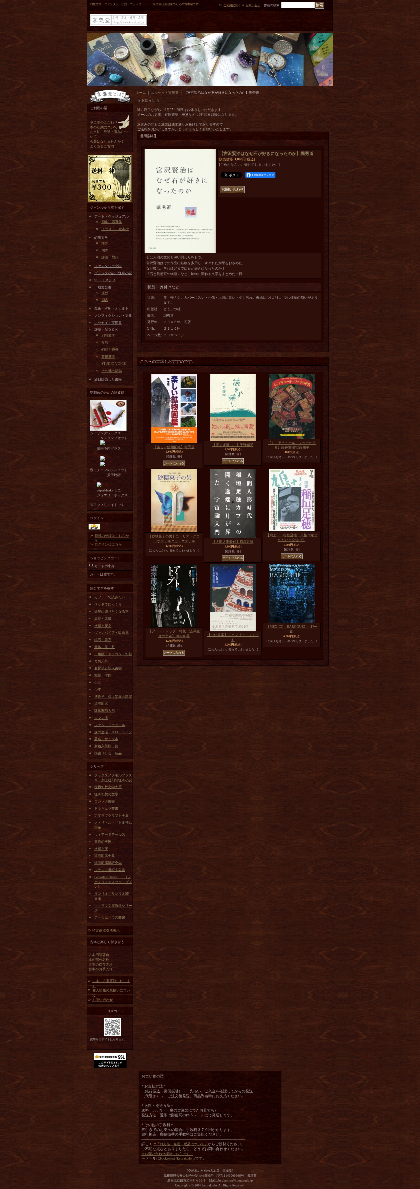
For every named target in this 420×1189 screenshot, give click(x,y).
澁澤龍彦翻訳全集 (108, 863)
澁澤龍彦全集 (104, 856)
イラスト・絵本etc (115, 229)
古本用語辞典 (99, 955)
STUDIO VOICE (113, 364)
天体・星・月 (104, 647)
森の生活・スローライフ (113, 732)
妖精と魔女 (102, 626)
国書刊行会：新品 (108, 753)
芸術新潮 (108, 357)
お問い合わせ (102, 1000)
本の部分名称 (99, 960)
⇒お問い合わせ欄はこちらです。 (167, 1154)
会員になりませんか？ (107, 142)
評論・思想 (110, 257)
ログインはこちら (108, 544)
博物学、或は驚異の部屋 (113, 697)
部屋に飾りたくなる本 (111, 612)
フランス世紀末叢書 (109, 870)
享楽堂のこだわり (103, 122)
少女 (97, 682)
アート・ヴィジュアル (111, 216)
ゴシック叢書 (104, 801)
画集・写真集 (111, 222)
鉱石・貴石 (102, 640)
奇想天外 (101, 661)
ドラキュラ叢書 (106, 808)
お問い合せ (253, 5)
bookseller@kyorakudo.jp (177, 1158)
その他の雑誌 (111, 371)
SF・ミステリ (104, 280)
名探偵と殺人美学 (108, 668)
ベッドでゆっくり (108, 604)
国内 (104, 250)
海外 (104, 243)
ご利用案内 (230, 5)
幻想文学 (101, 238)
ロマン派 (101, 718)
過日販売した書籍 (108, 379)
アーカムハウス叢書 (109, 917)
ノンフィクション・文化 (113, 316)
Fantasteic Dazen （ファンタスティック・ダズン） (113, 882)
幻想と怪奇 (110, 350)
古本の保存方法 (101, 965)
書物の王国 (102, 842)
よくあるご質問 (102, 146)
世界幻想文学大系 (108, 787)
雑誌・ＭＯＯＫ (106, 330)
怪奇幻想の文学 (106, 794)
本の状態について (103, 127)
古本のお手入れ (101, 969)
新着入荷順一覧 (106, 746)
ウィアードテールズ (109, 835)
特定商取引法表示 (106, 931)
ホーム (141, 93)
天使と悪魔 (102, 619)
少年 (97, 690)
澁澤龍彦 (101, 704)
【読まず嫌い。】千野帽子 (232, 445)
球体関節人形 (104, 711)
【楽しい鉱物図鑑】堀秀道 (174, 447)
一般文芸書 (102, 287)
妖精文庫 (101, 849)
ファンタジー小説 (108, 266)
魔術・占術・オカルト (111, 308)
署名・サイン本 (106, 739)
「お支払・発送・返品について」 (182, 1144)
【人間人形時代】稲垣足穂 (232, 542)
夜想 (104, 342)
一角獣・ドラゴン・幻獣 (113, 654)
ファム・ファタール (109, 725)
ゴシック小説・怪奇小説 (113, 273)
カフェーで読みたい (109, 597)
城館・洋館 (102, 675)
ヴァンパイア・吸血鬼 (111, 633)
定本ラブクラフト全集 (111, 816)
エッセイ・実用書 (108, 323)
